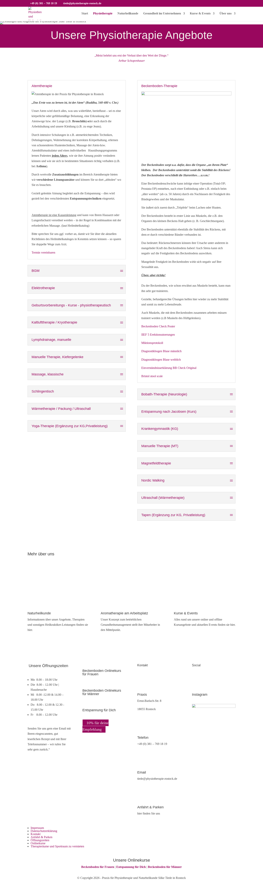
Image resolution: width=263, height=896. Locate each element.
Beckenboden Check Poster (158, 326)
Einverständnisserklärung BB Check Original (168, 367)
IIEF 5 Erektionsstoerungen (158, 334)
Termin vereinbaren (43, 252)
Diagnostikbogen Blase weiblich (161, 359)
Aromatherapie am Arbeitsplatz (124, 613)
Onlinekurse (38, 843)
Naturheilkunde (127, 13)
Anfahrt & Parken (41, 837)
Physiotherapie (102, 13)
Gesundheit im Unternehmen (162, 13)
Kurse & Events (200, 13)
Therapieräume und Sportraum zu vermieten (57, 846)
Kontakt (35, 834)
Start (84, 13)
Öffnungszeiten (40, 840)
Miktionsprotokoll (152, 342)
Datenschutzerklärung (44, 831)
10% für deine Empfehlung (95, 726)
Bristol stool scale (152, 376)
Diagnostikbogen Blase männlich (161, 351)
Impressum (37, 827)
